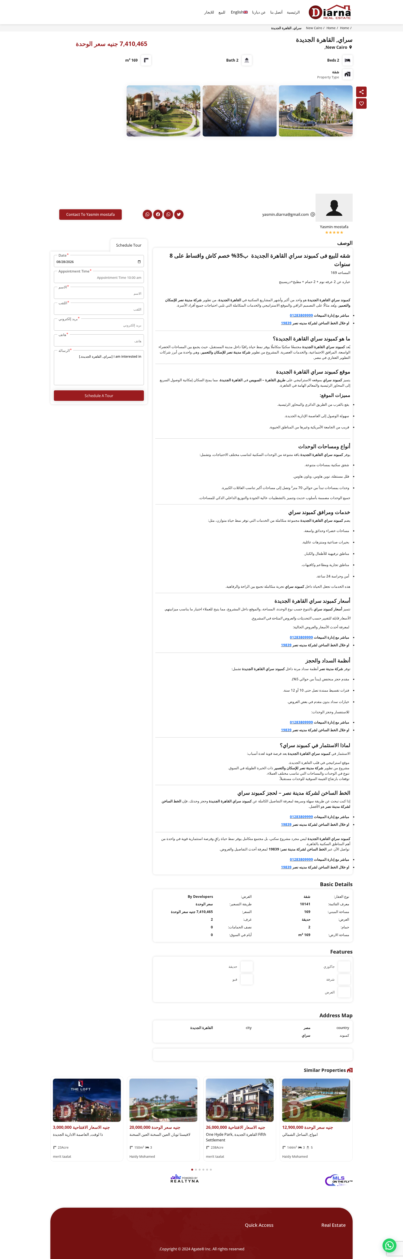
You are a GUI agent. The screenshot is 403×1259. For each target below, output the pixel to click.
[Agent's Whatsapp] (168, 214)
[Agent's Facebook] (158, 214)
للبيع (222, 12)
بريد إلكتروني (68, 318)
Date (63, 255)
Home (344, 28)
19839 (286, 323)
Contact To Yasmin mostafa (90, 214)
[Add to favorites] (361, 103)
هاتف (62, 334)
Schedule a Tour (99, 395)
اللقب (63, 303)
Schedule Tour (129, 245)
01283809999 (301, 315)
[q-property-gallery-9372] (316, 110)
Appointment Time (74, 271)
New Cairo (314, 28)
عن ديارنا (259, 12)
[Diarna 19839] (330, 12)
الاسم (63, 287)
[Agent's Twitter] (179, 214)
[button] (192, 1170)
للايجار (209, 12)
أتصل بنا (276, 12)
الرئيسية (293, 12)
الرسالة (64, 350)
